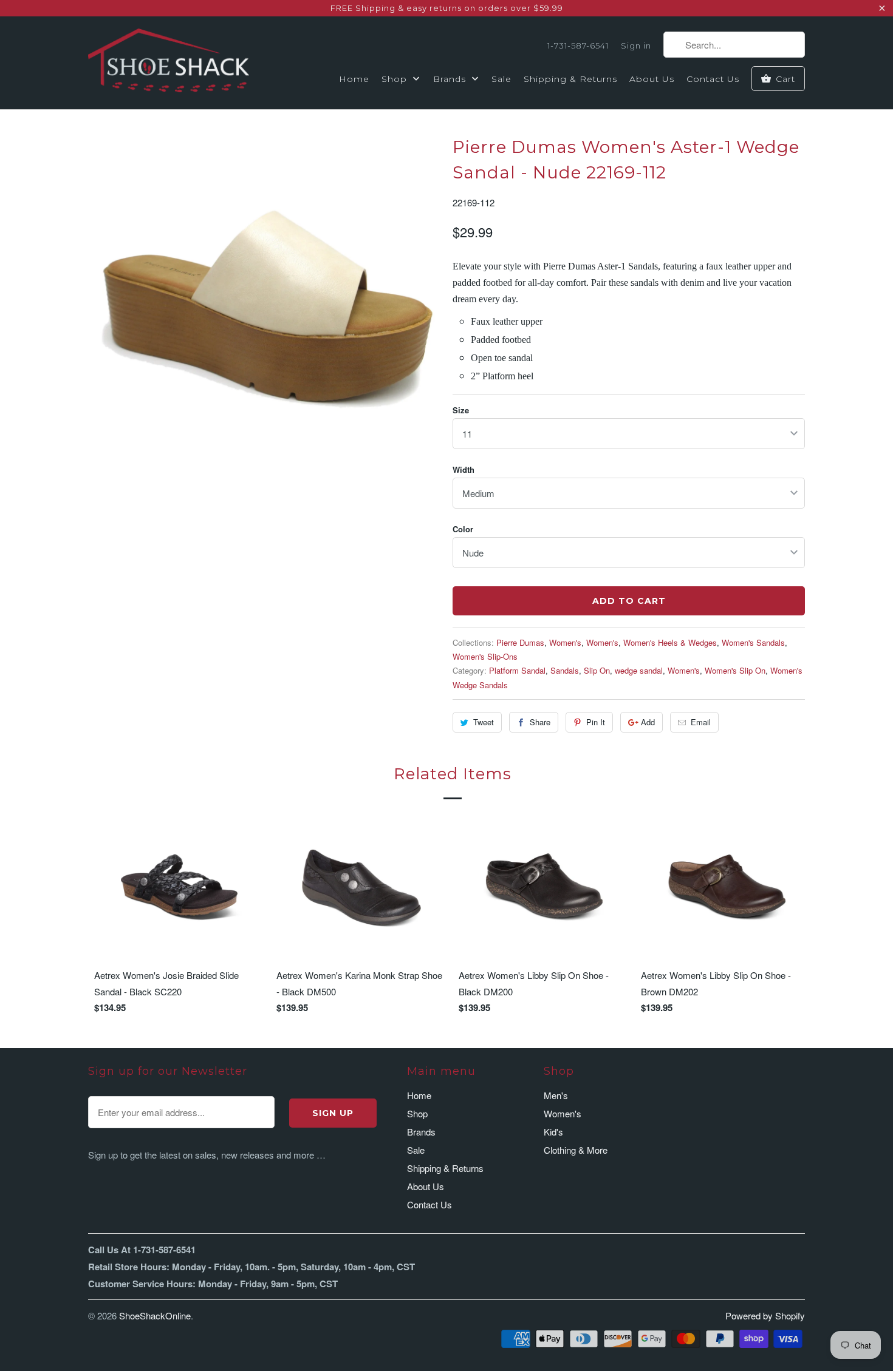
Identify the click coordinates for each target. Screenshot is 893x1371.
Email (701, 722)
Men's (556, 1095)
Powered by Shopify (765, 1315)
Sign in (636, 45)
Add (648, 722)
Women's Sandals (753, 642)
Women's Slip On (735, 670)
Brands (451, 78)
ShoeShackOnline (155, 1315)
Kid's (553, 1131)
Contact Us (712, 78)
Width (463, 469)
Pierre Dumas (520, 642)
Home (354, 78)
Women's (565, 642)
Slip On (597, 670)
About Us (651, 78)
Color (463, 529)
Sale (501, 78)
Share (540, 722)
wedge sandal (639, 670)
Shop (395, 78)
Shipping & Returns (570, 78)
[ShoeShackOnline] (168, 62)
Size (461, 410)
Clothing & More (575, 1149)
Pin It (595, 722)
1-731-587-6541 (578, 45)
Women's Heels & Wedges (670, 642)
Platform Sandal (517, 670)
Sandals (564, 670)
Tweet (483, 722)
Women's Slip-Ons (485, 656)
